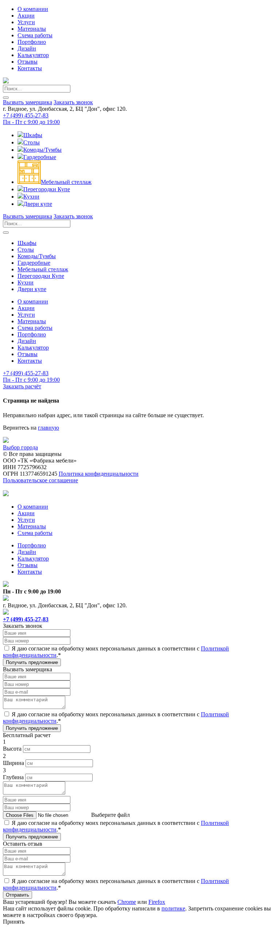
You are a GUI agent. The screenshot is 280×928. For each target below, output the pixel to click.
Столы (31, 142)
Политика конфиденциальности (99, 474)
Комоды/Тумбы (42, 150)
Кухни (31, 196)
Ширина (13, 763)
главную (48, 428)
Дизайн (27, 48)
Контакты (30, 68)
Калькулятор (33, 55)
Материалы (32, 29)
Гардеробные (39, 157)
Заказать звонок (73, 102)
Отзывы (28, 62)
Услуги (26, 22)
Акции (26, 15)
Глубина (13, 777)
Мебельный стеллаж (66, 182)
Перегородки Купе (46, 189)
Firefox (156, 902)
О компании (33, 9)
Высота (12, 749)
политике (173, 908)
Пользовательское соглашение (40, 480)
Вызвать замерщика (27, 102)
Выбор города (20, 447)
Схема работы (35, 35)
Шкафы (32, 135)
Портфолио (32, 42)
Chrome (126, 902)
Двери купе (37, 204)
